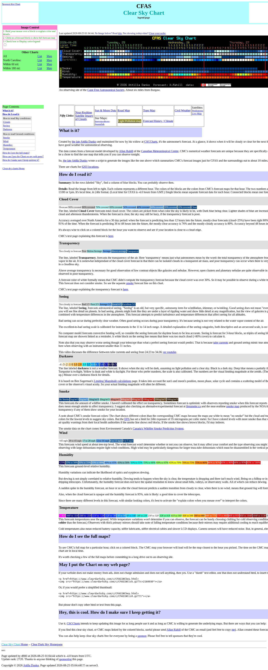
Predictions (197, 110)
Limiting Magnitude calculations (112, 381)
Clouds (6, 122)
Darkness (7, 129)
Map (49, 56)
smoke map (232, 406)
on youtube (169, 352)
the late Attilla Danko (84, 141)
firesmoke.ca (193, 406)
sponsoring (65, 659)
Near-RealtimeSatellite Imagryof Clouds (84, 116)
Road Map (124, 110)
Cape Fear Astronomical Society (105, 89)
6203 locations (90, 166)
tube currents (220, 342)
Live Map (197, 113)
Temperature (9, 148)
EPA (127, 419)
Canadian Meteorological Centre (159, 151)
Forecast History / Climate (158, 121)
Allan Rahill (126, 151)
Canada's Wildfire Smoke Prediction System (158, 428)
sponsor (141, 635)
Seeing (6, 125)
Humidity (8, 145)
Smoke (6, 137)
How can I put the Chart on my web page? (23, 156)
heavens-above (102, 121)
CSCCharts (150, 141)
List (40, 56)
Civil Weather (183, 110)
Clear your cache (157, 33)
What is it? (8, 110)
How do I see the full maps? (16, 152)
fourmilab (99, 124)
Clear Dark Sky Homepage (47, 644)
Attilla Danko (31, 665)
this (120, 33)
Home (14, 644)
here (110, 236)
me (233, 629)
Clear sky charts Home (14, 168)
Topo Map (149, 110)
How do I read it (11, 114)
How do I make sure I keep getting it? (21, 160)
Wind (5, 141)
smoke (130, 283)
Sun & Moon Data (105, 110)
